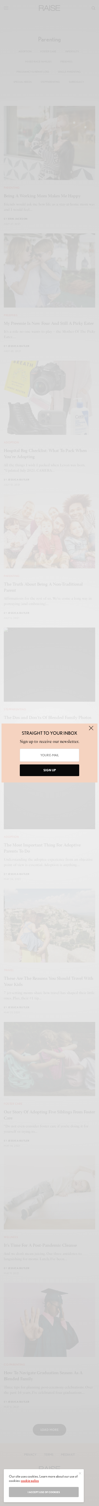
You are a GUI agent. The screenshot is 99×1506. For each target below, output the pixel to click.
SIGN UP (49, 770)
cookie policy (30, 1481)
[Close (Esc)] (91, 730)
